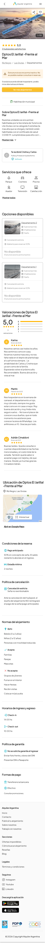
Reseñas (6, 849)
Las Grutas (19, 62)
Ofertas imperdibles (11, 841)
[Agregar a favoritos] (40, 12)
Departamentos (34, 62)
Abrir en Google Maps (14, 526)
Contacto (6, 817)
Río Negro (6, 62)
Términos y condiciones (13, 866)
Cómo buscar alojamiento (14, 845)
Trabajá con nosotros (11, 829)
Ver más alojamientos (22, 90)
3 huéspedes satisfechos (14, 49)
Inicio (4, 813)
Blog (4, 853)
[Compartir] (34, 12)
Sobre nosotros (9, 825)
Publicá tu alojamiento (12, 821)
